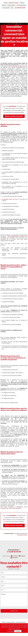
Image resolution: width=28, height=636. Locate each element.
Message (3, 594)
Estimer (22, 2)
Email (2, 585)
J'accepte (17, 631)
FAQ (12, 7)
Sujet (2, 581)
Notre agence (11, 5)
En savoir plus (10, 631)
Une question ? (14, 551)
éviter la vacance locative (15, 66)
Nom (2, 572)
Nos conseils (6, 7)
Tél (2, 590)
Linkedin (23, 556)
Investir (4, 5)
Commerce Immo (22, 535)
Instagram (15, 557)
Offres (5, 2)
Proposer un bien (13, 2)
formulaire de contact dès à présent (11, 508)
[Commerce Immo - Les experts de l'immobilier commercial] (13, 542)
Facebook (15, 556)
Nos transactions (21, 5)
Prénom (3, 577)
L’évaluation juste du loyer (10, 199)
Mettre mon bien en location (14, 116)
